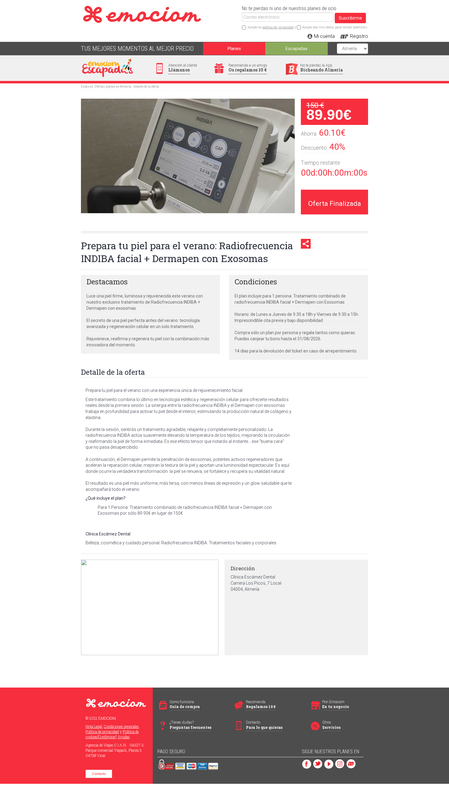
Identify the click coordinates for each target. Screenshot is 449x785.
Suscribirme (350, 18)
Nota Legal (94, 726)
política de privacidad (278, 27)
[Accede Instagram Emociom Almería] (340, 763)
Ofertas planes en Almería (112, 86)
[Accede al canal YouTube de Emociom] (329, 763)
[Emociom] (175, 8)
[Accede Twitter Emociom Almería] (318, 763)
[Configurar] (107, 736)
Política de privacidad (102, 731)
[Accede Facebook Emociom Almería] (307, 763)
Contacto (99, 774)
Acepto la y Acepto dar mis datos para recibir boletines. (307, 27)
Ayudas (124, 736)
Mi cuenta (324, 36)
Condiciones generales (121, 726)
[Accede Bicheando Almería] (351, 763)
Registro (359, 36)
